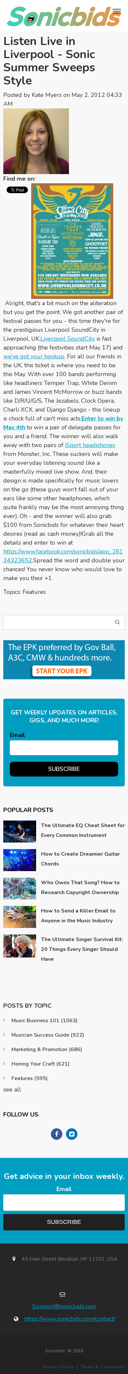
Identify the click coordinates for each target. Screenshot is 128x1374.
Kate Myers (47, 95)
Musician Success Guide (47, 1035)
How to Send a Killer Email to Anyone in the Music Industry (78, 915)
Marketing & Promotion (46, 1049)
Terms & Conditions (102, 1367)
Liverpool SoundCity (67, 339)
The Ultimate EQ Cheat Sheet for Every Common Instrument (83, 830)
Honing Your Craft (40, 1064)
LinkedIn (44, 179)
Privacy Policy (58, 1367)
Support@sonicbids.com (64, 1306)
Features (34, 592)
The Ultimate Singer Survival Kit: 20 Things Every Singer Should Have (82, 949)
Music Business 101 (44, 1020)
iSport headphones (90, 445)
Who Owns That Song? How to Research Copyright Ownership (80, 887)
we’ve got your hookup (33, 356)
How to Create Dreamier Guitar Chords (80, 858)
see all (12, 1089)
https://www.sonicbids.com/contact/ (70, 1319)
